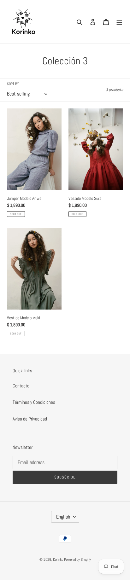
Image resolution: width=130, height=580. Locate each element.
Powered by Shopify (77, 559)
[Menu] (119, 22)
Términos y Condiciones (34, 402)
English (63, 516)
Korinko (58, 559)
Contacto (21, 386)
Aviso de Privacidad (30, 419)
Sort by (13, 83)
